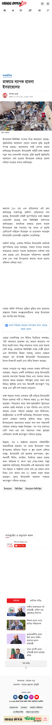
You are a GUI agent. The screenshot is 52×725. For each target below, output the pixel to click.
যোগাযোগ (24, 708)
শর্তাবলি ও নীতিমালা (36, 708)
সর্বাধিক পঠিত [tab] (35, 600)
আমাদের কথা (14, 708)
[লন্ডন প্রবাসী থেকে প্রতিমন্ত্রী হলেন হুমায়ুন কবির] (26, 653)
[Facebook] (15, 697)
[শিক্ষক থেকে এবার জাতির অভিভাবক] (26, 625)
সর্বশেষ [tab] (16, 600)
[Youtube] (36, 697)
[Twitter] (20, 697)
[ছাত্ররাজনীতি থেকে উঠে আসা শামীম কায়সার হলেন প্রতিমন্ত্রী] (26, 639)
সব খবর (26, 663)
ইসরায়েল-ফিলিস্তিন (33, 488)
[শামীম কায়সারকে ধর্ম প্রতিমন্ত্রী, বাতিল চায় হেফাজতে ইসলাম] (26, 611)
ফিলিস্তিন (18, 488)
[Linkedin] (26, 697)
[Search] (42, 4)
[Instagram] (31, 697)
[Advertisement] (26, 30)
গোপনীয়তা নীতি (18, 712)
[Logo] (14, 3)
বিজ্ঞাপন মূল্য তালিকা (32, 712)
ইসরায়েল (8, 488)
